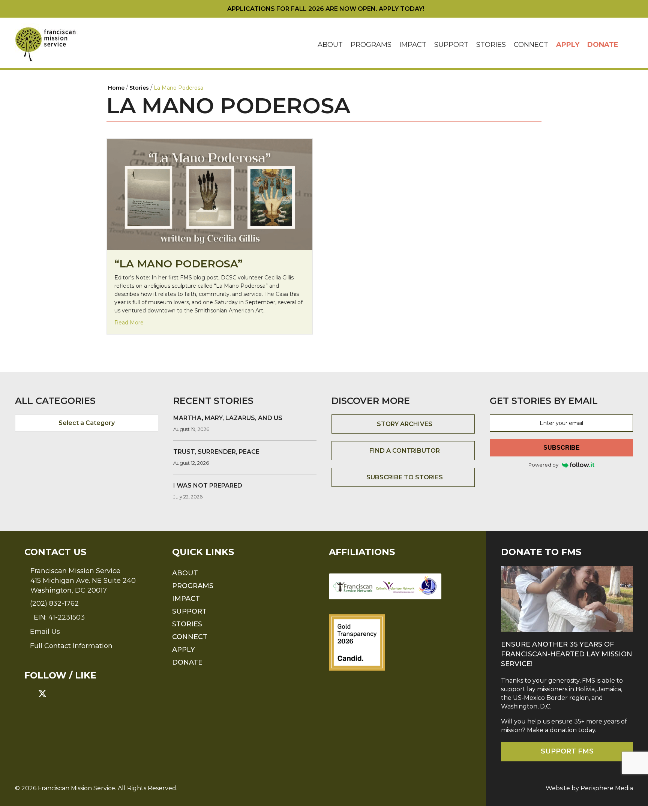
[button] (627, 45)
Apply (567, 45)
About (330, 45)
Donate (602, 45)
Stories (491, 45)
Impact (412, 45)
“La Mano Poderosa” (178, 263)
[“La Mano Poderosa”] (209, 194)
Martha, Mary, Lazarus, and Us (227, 418)
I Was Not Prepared (207, 485)
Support (451, 45)
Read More (129, 322)
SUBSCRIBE (561, 447)
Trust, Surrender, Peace (216, 451)
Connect (531, 45)
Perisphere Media (606, 788)
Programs (371, 45)
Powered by (543, 465)
